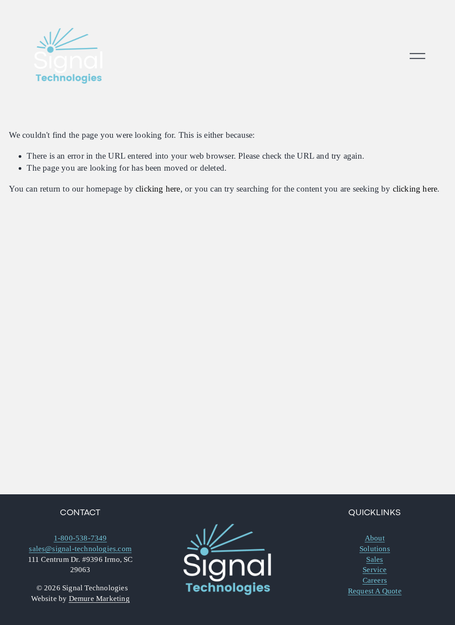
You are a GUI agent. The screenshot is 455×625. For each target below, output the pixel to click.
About (375, 538)
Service (375, 569)
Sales (374, 559)
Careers (375, 580)
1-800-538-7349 (80, 538)
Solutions (374, 549)
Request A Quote (375, 591)
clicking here (158, 188)
